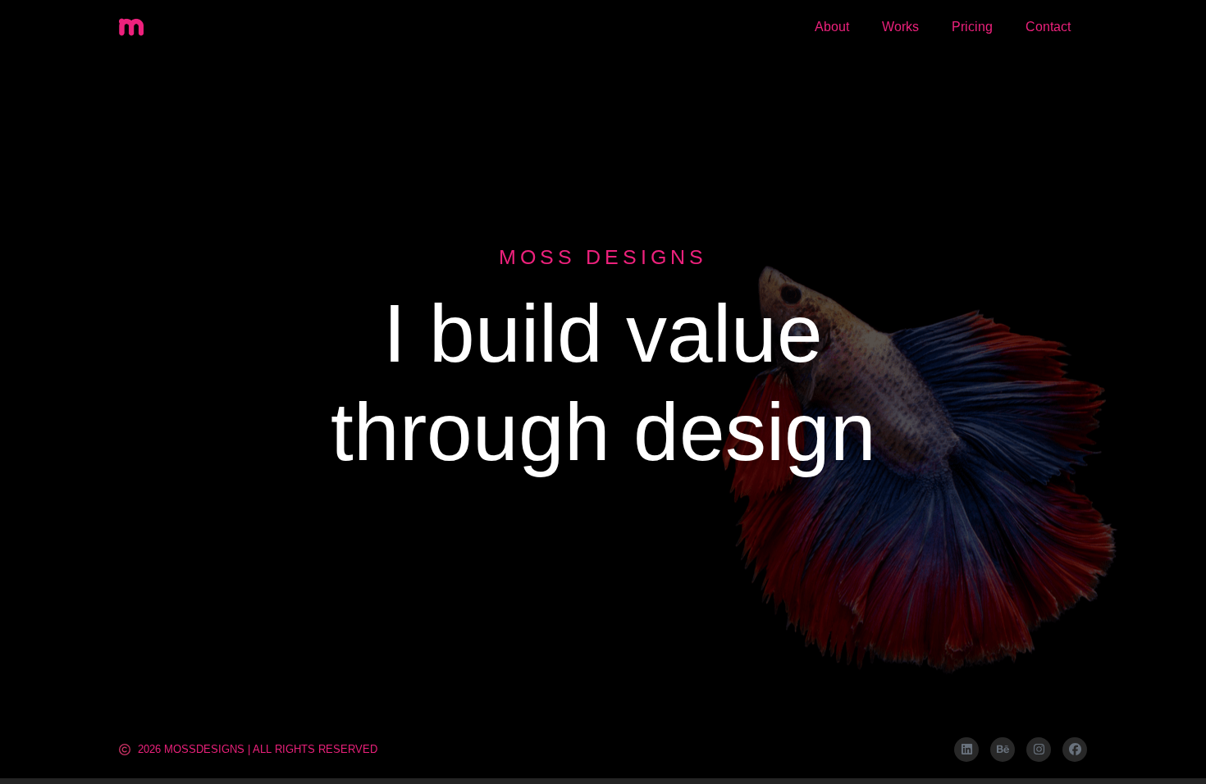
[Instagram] (1038, 749)
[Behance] (1002, 749)
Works (900, 27)
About (832, 27)
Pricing (972, 27)
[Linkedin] (966, 749)
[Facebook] (1074, 749)
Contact (1048, 27)
